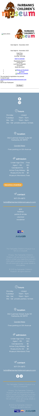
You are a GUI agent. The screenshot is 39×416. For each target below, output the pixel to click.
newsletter (21, 220)
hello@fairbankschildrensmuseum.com (19, 202)
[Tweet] (21, 71)
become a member (13, 185)
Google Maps (19, 146)
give (20, 209)
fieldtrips (20, 212)
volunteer (20, 217)
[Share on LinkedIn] (21, 73)
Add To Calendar (20, 58)
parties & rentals (21, 214)
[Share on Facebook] (21, 70)
